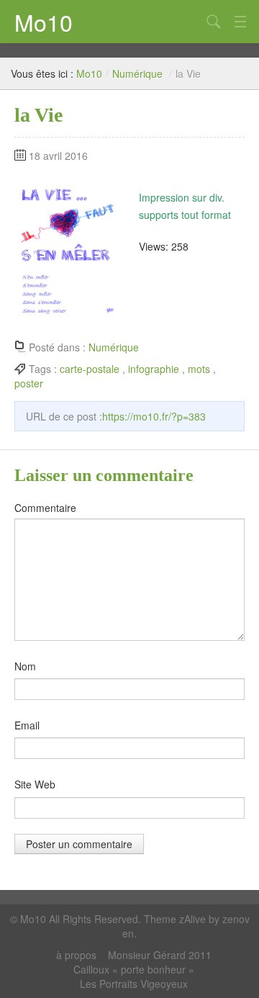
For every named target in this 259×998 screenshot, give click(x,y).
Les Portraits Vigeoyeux (134, 983)
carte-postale (89, 368)
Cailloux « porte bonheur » (133, 969)
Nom (25, 666)
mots (199, 368)
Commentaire (45, 507)
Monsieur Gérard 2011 (160, 955)
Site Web (34, 784)
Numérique (137, 73)
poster (28, 383)
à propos (76, 955)
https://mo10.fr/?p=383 (154, 416)
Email (27, 725)
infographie (153, 368)
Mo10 (43, 21)
